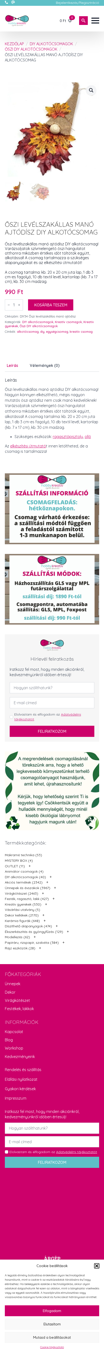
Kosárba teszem (50, 304)
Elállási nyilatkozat (21, 1079)
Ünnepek (12, 983)
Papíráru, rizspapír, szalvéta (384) (32, 942)
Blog (9, 1039)
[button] (96, 1265)
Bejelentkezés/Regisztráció (77, 2)
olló (88, 436)
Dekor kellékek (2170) (22, 915)
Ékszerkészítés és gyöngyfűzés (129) (34, 932)
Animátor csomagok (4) (24, 871)
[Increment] (19, 305)
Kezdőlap (14, 43)
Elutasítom (52, 1324)
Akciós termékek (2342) (24, 882)
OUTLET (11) (15, 866)
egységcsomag (57, 331)
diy (42, 331)
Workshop (14, 1048)
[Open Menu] (95, 20)
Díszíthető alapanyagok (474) (28, 926)
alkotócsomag (28, 331)
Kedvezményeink (20, 1056)
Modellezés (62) (17, 937)
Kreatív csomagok (68, 322)
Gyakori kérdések (20, 1088)
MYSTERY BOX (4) (19, 860)
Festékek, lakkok (19, 1008)
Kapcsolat (14, 1031)
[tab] (12, 365)
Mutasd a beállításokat (52, 1337)
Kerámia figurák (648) (22, 921)
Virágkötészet (17, 1000)
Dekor (10, 992)
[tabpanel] (52, 416)
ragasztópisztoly (68, 436)
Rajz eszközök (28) (20, 948)
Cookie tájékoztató (52, 1347)
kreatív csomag (81, 331)
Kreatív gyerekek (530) (23, 904)
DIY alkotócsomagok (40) (25, 877)
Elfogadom (52, 1310)
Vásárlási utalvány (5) (22, 909)
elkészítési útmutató (28, 446)
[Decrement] (8, 305)
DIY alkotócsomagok (51, 43)
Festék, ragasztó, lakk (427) (27, 899)
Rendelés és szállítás (23, 1069)
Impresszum (15, 1098)
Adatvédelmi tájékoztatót (76, 1152)
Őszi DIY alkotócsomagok (31, 49)
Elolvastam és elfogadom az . (47, 716)
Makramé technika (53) (23, 855)
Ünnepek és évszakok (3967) (27, 888)
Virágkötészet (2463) (21, 893)
